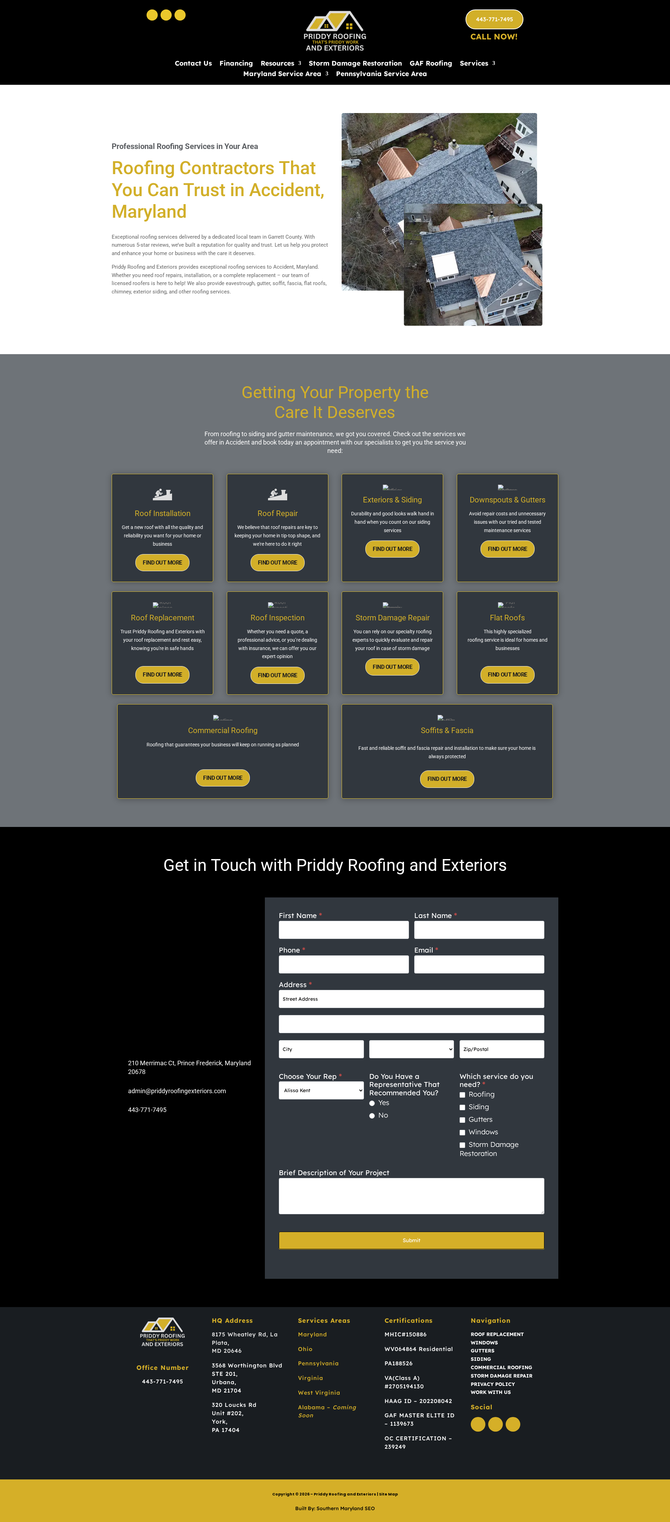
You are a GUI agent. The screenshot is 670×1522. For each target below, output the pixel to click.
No (382, 1115)
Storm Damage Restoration (355, 64)
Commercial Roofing (501, 1367)
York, (220, 1421)
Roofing (481, 1094)
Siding (478, 1106)
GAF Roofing (431, 64)
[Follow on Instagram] (166, 15)
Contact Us (193, 64)
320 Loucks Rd (234, 1404)
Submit (411, 1240)
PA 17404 (226, 1429)
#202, (235, 1413)
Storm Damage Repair (502, 1376)
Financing (236, 64)
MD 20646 (227, 1350)
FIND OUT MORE (162, 562)
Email (426, 950)
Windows (482, 1131)
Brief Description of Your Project (334, 1173)
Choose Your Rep (310, 1076)
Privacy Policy (493, 1384)
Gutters (480, 1119)
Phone (292, 950)
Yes (382, 1102)
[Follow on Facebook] (152, 15)
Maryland (312, 1334)
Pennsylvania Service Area (381, 74)
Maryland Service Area (282, 74)
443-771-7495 (494, 19)
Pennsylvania (318, 1363)
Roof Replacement (497, 1334)
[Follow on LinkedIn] (180, 15)
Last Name (435, 915)
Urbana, (224, 1382)
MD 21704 (226, 1390)
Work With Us (491, 1392)
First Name (300, 915)
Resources (277, 64)
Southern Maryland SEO (346, 1508)
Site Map (388, 1494)
